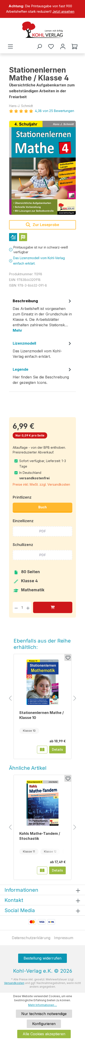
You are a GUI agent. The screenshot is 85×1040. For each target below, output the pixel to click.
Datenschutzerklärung (31, 937)
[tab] (42, 317)
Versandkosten (14, 983)
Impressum (63, 937)
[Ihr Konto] (63, 46)
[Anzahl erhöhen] (28, 607)
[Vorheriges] (10, 698)
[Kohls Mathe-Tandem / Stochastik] (42, 803)
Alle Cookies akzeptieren (44, 1034)
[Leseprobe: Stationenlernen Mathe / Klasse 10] (42, 749)
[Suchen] (39, 46)
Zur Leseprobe (45, 224)
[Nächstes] (74, 698)
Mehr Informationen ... (42, 1005)
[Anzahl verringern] (16, 607)
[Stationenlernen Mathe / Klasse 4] (42, 168)
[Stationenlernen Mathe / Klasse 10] (42, 682)
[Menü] (10, 46)
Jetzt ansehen (63, 11)
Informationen (21, 890)
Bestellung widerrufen (42, 958)
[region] (42, 9)
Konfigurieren (44, 1023)
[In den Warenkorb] (52, 607)
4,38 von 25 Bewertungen (54, 111)
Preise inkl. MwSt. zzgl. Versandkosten (41, 484)
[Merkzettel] (51, 46)
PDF (42, 531)
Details (57, 749)
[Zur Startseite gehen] (42, 30)
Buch (42, 507)
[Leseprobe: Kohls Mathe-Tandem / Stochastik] (42, 870)
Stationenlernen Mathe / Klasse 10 (41, 715)
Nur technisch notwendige (44, 1013)
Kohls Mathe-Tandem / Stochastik (39, 836)
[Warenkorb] (74, 46)
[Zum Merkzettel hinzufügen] (67, 657)
